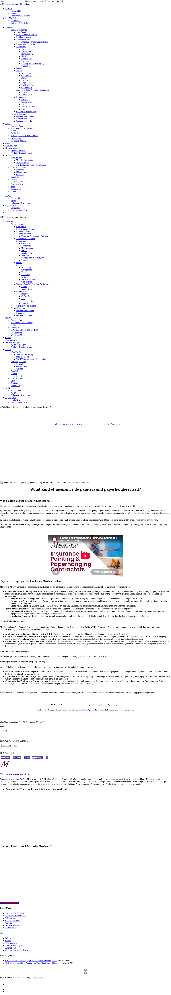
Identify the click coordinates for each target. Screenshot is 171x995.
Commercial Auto (23, 234)
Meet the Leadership (24, 354)
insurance (17, 758)
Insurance (25, 274)
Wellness (20, 369)
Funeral (19, 262)
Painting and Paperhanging (32, 258)
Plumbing (25, 260)
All (15, 745)
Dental (24, 272)
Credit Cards (16, 327)
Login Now (16, 400)
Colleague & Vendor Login (16, 950)
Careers (14, 373)
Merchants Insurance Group (68, 424)
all (47, 758)
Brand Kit (15, 371)
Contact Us (15, 385)
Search (58, 1)
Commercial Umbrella (25, 238)
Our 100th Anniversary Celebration (31, 359)
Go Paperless (16, 333)
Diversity (20, 364)
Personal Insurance (19, 308)
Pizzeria (24, 303)
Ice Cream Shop (28, 301)
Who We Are (16, 352)
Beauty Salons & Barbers (26, 229)
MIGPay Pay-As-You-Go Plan (24, 330)
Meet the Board (22, 357)
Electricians (26, 246)
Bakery (24, 294)
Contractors (21, 241)
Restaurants (21, 291)
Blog (13, 381)
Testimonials (16, 383)
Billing (8, 318)
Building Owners (23, 231)
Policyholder (16, 390)
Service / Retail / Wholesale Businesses (32, 284)
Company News (17, 378)
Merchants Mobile (18, 335)
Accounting (26, 267)
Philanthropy (21, 366)
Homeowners (21, 313)
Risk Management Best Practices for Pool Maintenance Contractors (33, 963)
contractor (5, 758)
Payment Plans (17, 320)
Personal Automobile (25, 310)
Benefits (19, 376)
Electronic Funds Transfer (21, 322)
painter (27, 758)
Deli (23, 298)
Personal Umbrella (24, 315)
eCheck (14, 325)
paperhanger (37, 758)
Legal (23, 277)
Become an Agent (12, 342)
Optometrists (26, 282)
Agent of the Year (18, 345)
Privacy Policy (40, 977)
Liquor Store (26, 289)
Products (9, 222)
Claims (8, 337)
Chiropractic (26, 270)
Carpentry (25, 243)
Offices (19, 265)
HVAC (24, 250)
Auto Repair (21, 226)
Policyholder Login (13, 945)
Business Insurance (19, 224)
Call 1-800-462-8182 (19, 402)
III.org (8, 731)
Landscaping (26, 253)
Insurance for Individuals (15, 916)
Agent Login (10, 948)
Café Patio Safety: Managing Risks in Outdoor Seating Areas (31, 961)
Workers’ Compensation (26, 306)
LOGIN (8, 388)
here (57, 705)
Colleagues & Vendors (20, 395)
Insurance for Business (14, 913)
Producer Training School (21, 347)
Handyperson (27, 248)
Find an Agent (11, 340)
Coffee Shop (26, 296)
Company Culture (18, 361)
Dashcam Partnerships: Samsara (34, 236)
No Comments (114, 424)
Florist (24, 286)
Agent (13, 393)
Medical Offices (28, 279)
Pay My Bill (10, 397)
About (8, 349)
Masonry (25, 255)
